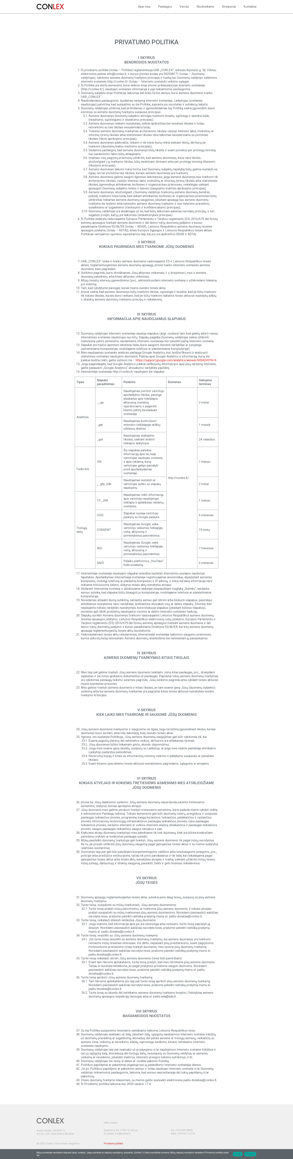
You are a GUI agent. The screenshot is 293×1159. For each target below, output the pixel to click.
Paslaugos (165, 6)
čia (38, 1155)
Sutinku (237, 1154)
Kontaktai (250, 6)
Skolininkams (205, 6)
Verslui (184, 6)
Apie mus (144, 6)
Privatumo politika (113, 1143)
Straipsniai (229, 6)
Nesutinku (250, 1154)
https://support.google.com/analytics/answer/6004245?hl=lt (176, 360)
